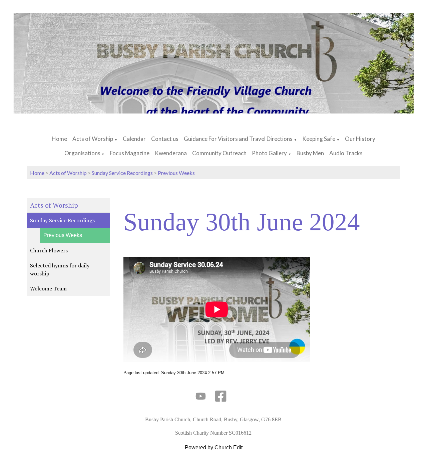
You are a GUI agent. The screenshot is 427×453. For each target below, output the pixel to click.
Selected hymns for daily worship (59, 269)
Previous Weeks (176, 173)
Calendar (134, 138)
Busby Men (310, 153)
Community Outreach (219, 153)
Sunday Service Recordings (122, 173)
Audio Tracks (346, 153)
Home (59, 138)
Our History (360, 138)
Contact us (164, 138)
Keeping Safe (318, 138)
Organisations (82, 153)
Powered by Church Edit (214, 447)
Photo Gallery (269, 153)
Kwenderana (171, 153)
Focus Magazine (129, 153)
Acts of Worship (92, 138)
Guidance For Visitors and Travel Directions (238, 138)
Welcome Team (48, 288)
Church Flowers (49, 250)
